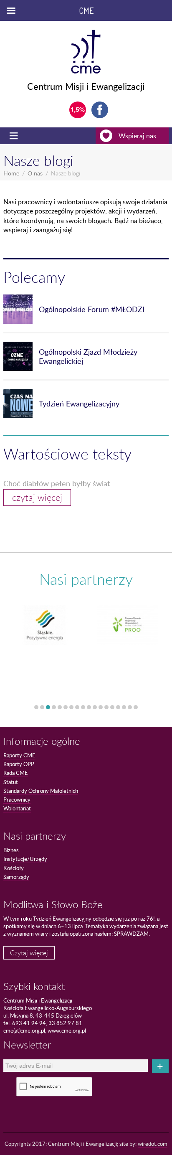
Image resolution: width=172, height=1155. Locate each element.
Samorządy (16, 877)
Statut (10, 782)
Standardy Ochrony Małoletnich (40, 791)
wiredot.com (152, 1143)
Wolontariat (17, 808)
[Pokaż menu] (14, 135)
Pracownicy (16, 799)
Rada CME (15, 773)
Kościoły (13, 868)
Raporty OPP (18, 764)
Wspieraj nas (137, 135)
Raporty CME (19, 755)
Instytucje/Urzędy (25, 859)
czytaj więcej (37, 497)
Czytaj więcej (29, 952)
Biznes (11, 850)
